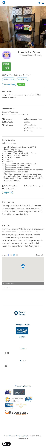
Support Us (8, 193)
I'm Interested (9, 79)
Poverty (39, 55)
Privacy (18, 436)
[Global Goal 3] (6, 66)
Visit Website (22, 79)
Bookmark (39, 255)
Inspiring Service (27, 436)
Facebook (5, 353)
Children (24, 55)
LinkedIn (8, 353)
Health (31, 55)
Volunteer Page (9, 84)
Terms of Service (9, 436)
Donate (21, 84)
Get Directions (9, 283)
